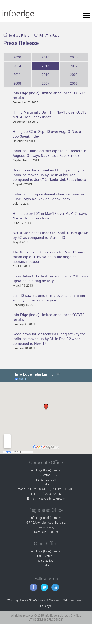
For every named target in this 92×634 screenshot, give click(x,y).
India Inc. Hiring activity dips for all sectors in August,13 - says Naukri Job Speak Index (49, 153)
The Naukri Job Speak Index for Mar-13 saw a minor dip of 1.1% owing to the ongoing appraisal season (49, 257)
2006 (74, 83)
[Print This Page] (36, 35)
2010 (45, 74)
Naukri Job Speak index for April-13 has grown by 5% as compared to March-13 (50, 235)
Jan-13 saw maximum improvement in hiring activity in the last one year (49, 297)
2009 (74, 74)
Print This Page (49, 35)
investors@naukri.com (51, 498)
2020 (17, 57)
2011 (17, 74)
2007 (45, 83)
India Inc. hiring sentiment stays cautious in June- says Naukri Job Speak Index (48, 196)
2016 (45, 57)
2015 (74, 57)
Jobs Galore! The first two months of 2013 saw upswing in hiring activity (50, 278)
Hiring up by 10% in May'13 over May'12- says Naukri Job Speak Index (50, 215)
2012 (74, 66)
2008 (17, 83)
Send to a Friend (18, 35)
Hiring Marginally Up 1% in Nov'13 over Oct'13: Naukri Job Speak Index (50, 114)
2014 (17, 66)
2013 (45, 66)
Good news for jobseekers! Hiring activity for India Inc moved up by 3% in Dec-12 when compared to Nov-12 (49, 339)
